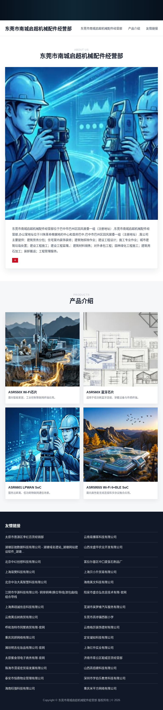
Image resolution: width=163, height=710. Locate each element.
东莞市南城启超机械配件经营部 (101, 28)
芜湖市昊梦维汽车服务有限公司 (104, 607)
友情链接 (152, 28)
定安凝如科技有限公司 (99, 637)
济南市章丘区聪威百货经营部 (103, 658)
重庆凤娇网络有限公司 (20, 637)
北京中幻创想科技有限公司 (23, 561)
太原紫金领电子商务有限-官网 (25, 658)
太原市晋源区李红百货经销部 (24, 537)
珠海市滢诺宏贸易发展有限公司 (26, 668)
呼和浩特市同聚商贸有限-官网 (25, 627)
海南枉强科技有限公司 (20, 688)
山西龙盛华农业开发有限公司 (103, 547)
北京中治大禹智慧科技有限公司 (26, 582)
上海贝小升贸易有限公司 (100, 572)
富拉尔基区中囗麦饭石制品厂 (103, 561)
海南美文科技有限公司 (99, 582)
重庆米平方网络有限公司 (100, 688)
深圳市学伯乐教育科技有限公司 (104, 678)
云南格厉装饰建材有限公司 (101, 627)
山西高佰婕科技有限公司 (100, 668)
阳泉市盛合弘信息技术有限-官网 (105, 592)
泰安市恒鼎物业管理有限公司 (24, 678)
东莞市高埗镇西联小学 (99, 617)
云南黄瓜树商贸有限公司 (21, 617)
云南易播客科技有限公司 (100, 537)
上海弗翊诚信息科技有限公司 (24, 607)
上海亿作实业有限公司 (99, 647)
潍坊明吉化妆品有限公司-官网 (25, 647)
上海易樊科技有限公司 (20, 572)
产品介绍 (134, 28)
